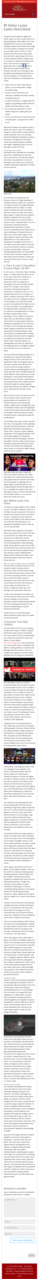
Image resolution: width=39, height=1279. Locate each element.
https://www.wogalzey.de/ (12, 643)
